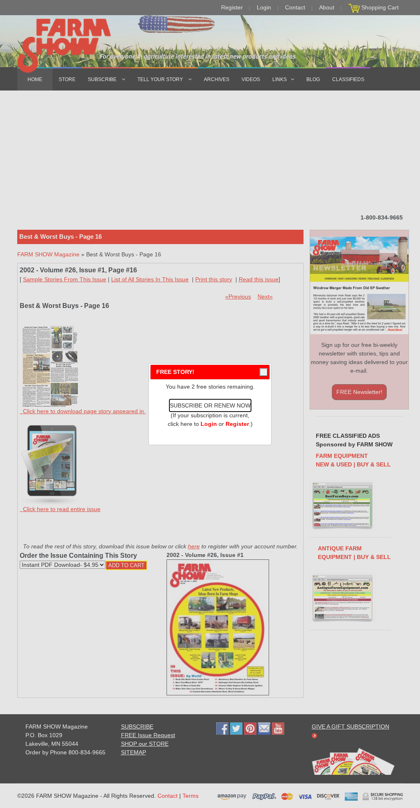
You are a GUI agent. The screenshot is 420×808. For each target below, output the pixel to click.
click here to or (208, 424)
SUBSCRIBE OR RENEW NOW (210, 405)
